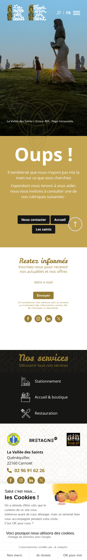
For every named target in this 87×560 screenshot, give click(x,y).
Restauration (46, 413)
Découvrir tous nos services (43, 365)
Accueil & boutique (51, 397)
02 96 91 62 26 (29, 470)
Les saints (44, 229)
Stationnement (48, 381)
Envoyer (43, 295)
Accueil (60, 219)
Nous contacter (33, 219)
